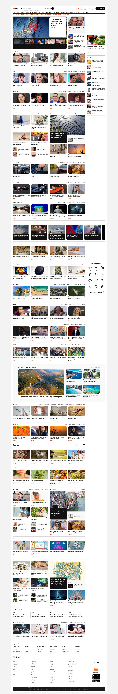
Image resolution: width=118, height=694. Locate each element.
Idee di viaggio (62, 284)
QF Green (52, 113)
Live (79, 344)
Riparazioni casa (61, 404)
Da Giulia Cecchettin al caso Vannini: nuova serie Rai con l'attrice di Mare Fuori (21, 105)
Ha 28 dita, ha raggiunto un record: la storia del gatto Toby (23, 595)
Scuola (67, 12)
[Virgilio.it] (17, 8)
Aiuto (54, 689)
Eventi (59, 447)
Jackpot (64, 14)
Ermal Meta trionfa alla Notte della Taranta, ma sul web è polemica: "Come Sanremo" (76, 105)
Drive (27, 14)
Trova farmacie (71, 675)
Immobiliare (62, 162)
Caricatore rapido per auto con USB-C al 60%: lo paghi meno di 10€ (98, 78)
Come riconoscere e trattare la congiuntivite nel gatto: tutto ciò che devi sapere (42, 595)
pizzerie (26, 652)
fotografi (76, 652)
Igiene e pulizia (79, 404)
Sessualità (46, 489)
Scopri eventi (70, 673)
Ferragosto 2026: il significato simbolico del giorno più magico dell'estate (75, 602)
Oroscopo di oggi (62, 559)
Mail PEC (22, 14)
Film (80, 91)
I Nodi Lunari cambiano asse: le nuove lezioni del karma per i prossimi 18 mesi (57, 602)
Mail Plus (17, 14)
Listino (79, 182)
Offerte (71, 51)
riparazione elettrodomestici (17, 651)
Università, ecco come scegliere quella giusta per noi (23, 149)
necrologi (63, 652)
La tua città (70, 676)
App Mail (14, 674)
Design (58, 243)
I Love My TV (59, 264)
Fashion (34, 113)
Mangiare (27, 646)
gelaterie (26, 648)
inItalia (75, 12)
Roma (16, 445)
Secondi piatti (73, 467)
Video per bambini (73, 538)
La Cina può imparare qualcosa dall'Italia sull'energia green (57, 135)
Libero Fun (70, 667)
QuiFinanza (16, 162)
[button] (64, 35)
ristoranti (26, 651)
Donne (27, 12)
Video (47, 12)
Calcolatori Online (71, 681)
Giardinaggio (78, 243)
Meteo (31, 12)
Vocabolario (70, 678)
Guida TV (60, 91)
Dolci (79, 467)
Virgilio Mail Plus (15, 663)
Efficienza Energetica (73, 113)
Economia (22, 12)
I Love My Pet (66, 264)
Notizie (14, 12)
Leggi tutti (83, 489)
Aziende (68, 447)
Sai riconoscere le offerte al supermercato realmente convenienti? (56, 482)
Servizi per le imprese (18, 622)
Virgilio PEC (15, 664)
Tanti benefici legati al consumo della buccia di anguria (41, 529)
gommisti (39, 651)
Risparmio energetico (70, 404)
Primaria (74, 304)
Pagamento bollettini (57, 14)
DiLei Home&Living (18, 243)
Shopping (51, 661)
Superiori (83, 304)
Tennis (32, 360)
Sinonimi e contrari (68, 304)
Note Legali (36, 689)
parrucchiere (52, 648)
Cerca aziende (70, 671)
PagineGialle (52, 674)
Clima (67, 113)
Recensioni (83, 202)
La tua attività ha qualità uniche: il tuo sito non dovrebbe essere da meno (58, 636)
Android (59, 202)
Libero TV (33, 680)
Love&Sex (43, 113)
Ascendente (83, 559)
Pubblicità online (72, 622)
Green (69, 136)
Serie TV (83, 91)
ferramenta (15, 648)
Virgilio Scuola (52, 664)
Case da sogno (53, 243)
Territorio (33, 463)
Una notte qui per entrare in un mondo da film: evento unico (79, 36)
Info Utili (74, 162)
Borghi (84, 284)
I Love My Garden (73, 264)
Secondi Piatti (71, 483)
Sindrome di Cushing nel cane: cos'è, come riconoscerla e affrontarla (20, 573)
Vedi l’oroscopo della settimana (96, 292)
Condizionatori (15, 420)
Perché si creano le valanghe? (57, 551)
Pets (14, 559)
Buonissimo (16, 468)
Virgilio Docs (15, 667)
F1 (72, 344)
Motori (39, 12)
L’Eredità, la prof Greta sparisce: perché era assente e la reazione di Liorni (58, 105)
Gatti (43, 559)
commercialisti (77, 649)
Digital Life (69, 202)
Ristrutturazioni (71, 243)
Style (39, 113)
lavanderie (64, 648)
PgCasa (15, 404)
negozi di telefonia (65, 651)
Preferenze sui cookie (49, 689)
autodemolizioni (40, 649)
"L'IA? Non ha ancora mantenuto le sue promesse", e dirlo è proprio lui (98, 84)
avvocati (76, 648)
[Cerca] (52, 8)
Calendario (14, 672)
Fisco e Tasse (69, 162)
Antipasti (61, 467)
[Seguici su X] (98, 662)
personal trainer (77, 651)
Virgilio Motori (16, 182)
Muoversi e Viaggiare (41, 646)
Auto (68, 182)
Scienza (14, 218)
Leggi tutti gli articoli (95, 367)
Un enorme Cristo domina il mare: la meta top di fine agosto (41, 397)
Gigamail (14, 669)
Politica (76, 324)
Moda (79, 71)
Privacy (39, 689)
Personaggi (75, 91)
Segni (78, 559)
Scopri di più (90, 52)
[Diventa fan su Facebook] (94, 662)
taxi (38, 648)
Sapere (87, 12)
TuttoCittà (51, 682)
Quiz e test (83, 424)
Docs (42, 14)
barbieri (51, 651)
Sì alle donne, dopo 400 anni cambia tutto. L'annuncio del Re (98, 73)
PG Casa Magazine (53, 679)
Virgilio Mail (15, 661)
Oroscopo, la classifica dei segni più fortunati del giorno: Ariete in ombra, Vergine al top (58, 582)
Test (47, 113)
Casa (13, 259)
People (65, 71)
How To (73, 202)
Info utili (51, 178)
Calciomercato (68, 344)
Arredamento (64, 243)
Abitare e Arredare (16, 646)
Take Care (15, 489)
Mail (13, 14)
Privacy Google (39, 10)
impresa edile (15, 649)
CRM (84, 622)
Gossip (50, 12)
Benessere (31, 489)
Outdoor (83, 243)
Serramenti (70, 420)
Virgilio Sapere (52, 663)
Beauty (30, 113)
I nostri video (16, 223)
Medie (79, 304)
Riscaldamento (40, 404)
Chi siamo (32, 689)
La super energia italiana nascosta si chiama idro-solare (79, 140)
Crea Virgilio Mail (100, 8)
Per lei (84, 51)
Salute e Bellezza (53, 646)
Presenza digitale (64, 622)
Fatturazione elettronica (34, 14)
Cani (39, 559)
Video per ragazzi (81, 538)
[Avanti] (103, 232)
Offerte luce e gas (47, 14)
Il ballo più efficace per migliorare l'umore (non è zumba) (23, 524)
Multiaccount (15, 671)
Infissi (84, 404)
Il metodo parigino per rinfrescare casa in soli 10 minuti (97, 112)
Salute (71, 12)
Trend (83, 12)
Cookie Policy (43, 689)
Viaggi (35, 12)
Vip (69, 30)
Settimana (70, 559)
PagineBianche (52, 680)
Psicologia (37, 489)
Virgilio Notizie (33, 661)
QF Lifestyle (53, 489)
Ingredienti (83, 467)
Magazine (15, 91)
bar (25, 649)
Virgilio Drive (15, 666)
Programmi (69, 91)
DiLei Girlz (15, 113)
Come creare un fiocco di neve (75, 551)
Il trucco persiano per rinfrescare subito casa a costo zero (97, 106)
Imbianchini (47, 404)
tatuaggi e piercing (53, 652)
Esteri (80, 324)
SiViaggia (15, 284)
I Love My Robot (82, 264)
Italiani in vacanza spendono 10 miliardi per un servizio (57, 511)
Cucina (32, 483)
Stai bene (14, 505)
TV (54, 12)
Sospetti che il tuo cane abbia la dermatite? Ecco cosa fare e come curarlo (39, 573)
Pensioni (79, 162)
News (64, 91)
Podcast (46, 559)
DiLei (14, 71)
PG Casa (51, 677)
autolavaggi (39, 652)
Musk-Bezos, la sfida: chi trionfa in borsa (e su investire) (79, 41)
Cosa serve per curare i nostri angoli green (95, 48)
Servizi (63, 646)
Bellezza (83, 71)
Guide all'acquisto (77, 51)
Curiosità (83, 182)
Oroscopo (63, 12)
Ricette (57, 12)
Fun (68, 14)
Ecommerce (79, 622)
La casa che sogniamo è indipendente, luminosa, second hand (38, 127)
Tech (43, 12)
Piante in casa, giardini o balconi (94, 46)
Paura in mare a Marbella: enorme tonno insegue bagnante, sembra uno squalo (56, 237)
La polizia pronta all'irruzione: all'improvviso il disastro (79, 46)
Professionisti (77, 646)
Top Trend (52, 639)
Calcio (52, 27)
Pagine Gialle (16, 644)
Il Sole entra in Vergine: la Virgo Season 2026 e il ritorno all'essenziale (79, 586)
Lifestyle (75, 71)
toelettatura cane (65, 649)
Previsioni (83, 447)
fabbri (14, 652)
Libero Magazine (34, 679)
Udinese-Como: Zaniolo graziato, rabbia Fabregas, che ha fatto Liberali (76, 359)
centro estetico (52, 649)
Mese (74, 559)
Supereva (15, 424)
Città (79, 12)
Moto (71, 182)
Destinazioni (55, 284)
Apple (64, 202)
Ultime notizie (66, 324)
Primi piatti (67, 467)
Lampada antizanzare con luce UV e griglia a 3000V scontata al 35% (98, 89)
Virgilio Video (33, 666)
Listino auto (52, 669)
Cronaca (72, 324)
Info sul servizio (26, 10)
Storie (84, 324)
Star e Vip (70, 71)
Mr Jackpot (70, 666)
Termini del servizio (33, 10)
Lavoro (84, 162)
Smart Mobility (52, 671)
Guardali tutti (102, 222)
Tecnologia (33, 218)
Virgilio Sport (33, 663)
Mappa (78, 447)
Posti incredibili (78, 284)
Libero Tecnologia (17, 202)
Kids (14, 538)
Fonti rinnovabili (82, 113)
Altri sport (83, 344)
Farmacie (64, 447)
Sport (18, 12)
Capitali (72, 284)
